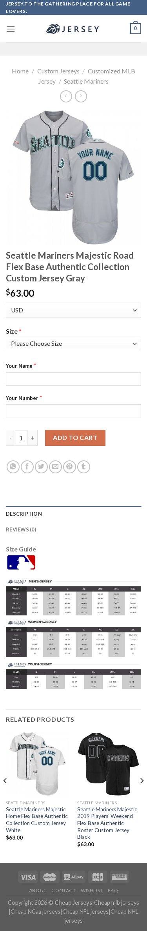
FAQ (113, 890)
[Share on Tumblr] (83, 466)
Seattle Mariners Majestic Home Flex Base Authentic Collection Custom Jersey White (37, 819)
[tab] (73, 514)
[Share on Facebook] (27, 466)
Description (24, 514)
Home (20, 71)
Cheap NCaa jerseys (35, 911)
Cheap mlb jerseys (116, 902)
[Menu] (10, 28)
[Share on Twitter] (41, 466)
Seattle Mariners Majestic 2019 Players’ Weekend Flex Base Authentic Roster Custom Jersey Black (107, 823)
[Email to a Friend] (55, 466)
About (38, 890)
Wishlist (92, 890)
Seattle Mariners (86, 81)
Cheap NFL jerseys (85, 911)
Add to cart (75, 437)
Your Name (19, 366)
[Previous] (5, 796)
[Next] (141, 796)
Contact (63, 890)
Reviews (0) (21, 529)
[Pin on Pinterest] (69, 466)
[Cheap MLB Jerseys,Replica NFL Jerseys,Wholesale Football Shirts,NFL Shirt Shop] (73, 29)
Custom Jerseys (58, 71)
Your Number (22, 398)
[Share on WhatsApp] (13, 466)
